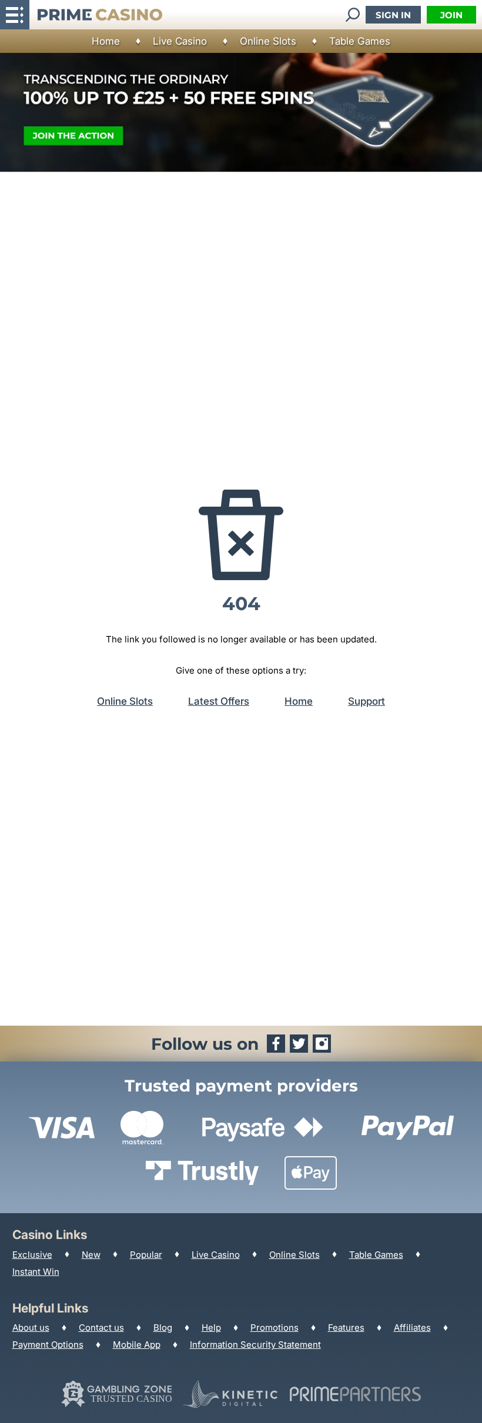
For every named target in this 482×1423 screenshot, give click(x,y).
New (91, 1254)
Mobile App (136, 1344)
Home (106, 41)
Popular (146, 1254)
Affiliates (412, 1327)
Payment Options (47, 1344)
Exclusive (32, 1254)
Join (451, 15)
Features (346, 1327)
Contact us (101, 1327)
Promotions (274, 1327)
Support (366, 701)
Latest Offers (218, 701)
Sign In (393, 15)
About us (30, 1327)
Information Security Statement (255, 1344)
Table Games (359, 41)
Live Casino (180, 41)
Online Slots (268, 41)
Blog (162, 1327)
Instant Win (35, 1271)
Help (211, 1327)
